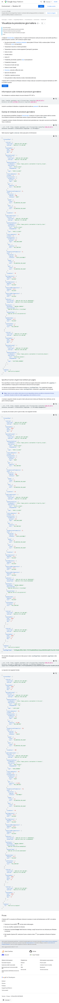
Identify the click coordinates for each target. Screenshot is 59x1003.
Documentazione (28, 19)
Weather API (16, 6)
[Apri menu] (2, 1)
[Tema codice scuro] (54, 98)
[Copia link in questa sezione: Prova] (7, 916)
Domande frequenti (6, 962)
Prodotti (10, 19)
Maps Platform (18, 2)
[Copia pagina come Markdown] (42, 23)
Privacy (8, 996)
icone (12, 44)
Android (22, 962)
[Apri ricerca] (41, 2)
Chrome (3, 983)
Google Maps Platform (18, 19)
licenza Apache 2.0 (30, 942)
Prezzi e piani (43, 962)
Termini (3, 996)
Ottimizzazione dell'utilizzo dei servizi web (10, 971)
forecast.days (10, 38)
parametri (35, 106)
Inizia (41, 6)
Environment (6, 6)
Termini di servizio (44, 969)
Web (22, 967)
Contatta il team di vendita (46, 965)
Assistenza (42, 967)
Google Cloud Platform (7, 988)
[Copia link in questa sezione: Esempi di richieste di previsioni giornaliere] (36, 112)
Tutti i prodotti (5, 990)
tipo (23, 59)
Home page (4, 19)
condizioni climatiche (21, 42)
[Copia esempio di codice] (56, 98)
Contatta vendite (51, 6)
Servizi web (23, 969)
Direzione (7, 70)
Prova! (5, 85)
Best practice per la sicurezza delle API (9, 968)
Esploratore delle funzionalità (8, 965)
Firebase (4, 985)
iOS (21, 965)
